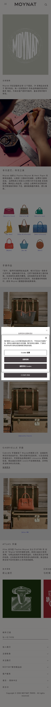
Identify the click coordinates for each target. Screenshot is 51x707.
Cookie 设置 (25, 352)
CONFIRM (25, 375)
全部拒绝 (25, 359)
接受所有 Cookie (25, 366)
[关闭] (46, 330)
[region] (25, 353)
